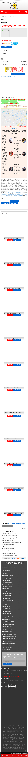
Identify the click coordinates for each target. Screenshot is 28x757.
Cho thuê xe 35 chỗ (7, 613)
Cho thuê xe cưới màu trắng (8, 621)
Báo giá (4, 16)
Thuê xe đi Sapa (9, 745)
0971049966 (14, 675)
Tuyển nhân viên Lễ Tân (7, 647)
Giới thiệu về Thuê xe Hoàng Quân (9, 533)
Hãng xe (5, 50)
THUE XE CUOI (20, 195)
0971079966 (11, 676)
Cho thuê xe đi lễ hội (7, 578)
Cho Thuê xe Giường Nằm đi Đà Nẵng (12, 288)
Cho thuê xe (8, 727)
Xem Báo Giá (17, 240)
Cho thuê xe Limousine (7, 593)
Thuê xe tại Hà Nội (16, 727)
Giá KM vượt (5, 64)
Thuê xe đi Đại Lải (17, 745)
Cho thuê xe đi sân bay (7, 577)
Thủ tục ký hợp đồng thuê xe (8, 548)
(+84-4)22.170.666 (8, 673)
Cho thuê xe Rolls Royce (8, 598)
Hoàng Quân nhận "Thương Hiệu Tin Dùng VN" (12, 542)
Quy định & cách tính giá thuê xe (9, 551)
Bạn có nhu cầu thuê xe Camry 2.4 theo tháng (13, 488)
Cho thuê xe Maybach (7, 595)
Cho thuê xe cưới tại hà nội (13, 728)
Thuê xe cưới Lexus (20, 731)
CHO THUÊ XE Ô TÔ (9, 192)
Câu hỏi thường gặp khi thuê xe (9, 553)
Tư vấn (9, 16)
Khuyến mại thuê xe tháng (8, 641)
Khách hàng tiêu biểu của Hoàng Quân (10, 538)
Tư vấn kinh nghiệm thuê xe (8, 550)
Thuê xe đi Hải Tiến (16, 742)
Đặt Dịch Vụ (6, 46)
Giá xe (4, 58)
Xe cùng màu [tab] (15, 201)
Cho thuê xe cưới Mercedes (8, 628)
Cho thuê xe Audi (6, 588)
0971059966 (20, 675)
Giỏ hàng (14, 16)
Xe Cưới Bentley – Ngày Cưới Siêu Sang (12, 338)
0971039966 (9, 675)
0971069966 (6, 676)
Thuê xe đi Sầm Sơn (18, 741)
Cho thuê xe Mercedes (7, 586)
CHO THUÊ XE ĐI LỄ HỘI (13, 195)
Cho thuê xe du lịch (7, 570)
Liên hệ (16, 2)
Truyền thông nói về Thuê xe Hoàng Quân (11, 537)
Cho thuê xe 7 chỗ (6, 606)
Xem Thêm (14, 128)
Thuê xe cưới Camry (10, 731)
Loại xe (4, 53)
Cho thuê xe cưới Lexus (7, 631)
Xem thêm (24, 528)
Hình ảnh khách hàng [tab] (19, 526)
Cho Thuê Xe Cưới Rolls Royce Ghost (12, 387)
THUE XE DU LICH (10, 196)
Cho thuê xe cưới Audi (7, 629)
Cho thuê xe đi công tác (7, 582)
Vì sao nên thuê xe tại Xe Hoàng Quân (10, 535)
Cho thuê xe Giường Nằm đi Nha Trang (12, 263)
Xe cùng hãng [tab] (5, 200)
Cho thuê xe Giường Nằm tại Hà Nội (11, 238)
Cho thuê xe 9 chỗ (6, 608)
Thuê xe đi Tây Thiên (13, 748)
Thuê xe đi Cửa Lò (7, 742)
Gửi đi (7, 663)
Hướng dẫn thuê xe (10, 2)
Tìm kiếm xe (22, 11)
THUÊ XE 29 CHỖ (11, 194)
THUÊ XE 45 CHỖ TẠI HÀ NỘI (19, 194)
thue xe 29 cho (13, 737)
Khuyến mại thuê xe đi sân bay (9, 643)
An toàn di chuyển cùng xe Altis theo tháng (13, 513)
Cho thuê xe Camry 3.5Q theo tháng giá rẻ (12, 463)
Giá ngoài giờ (6, 61)
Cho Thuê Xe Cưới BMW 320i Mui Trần (12, 313)
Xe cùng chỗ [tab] (14, 203)
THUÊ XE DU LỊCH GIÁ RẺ (18, 192)
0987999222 (17, 676)
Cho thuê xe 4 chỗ (6, 604)
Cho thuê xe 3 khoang (7, 603)
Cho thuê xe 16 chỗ (7, 609)
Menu (6, 12)
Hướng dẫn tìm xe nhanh (8, 546)
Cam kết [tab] (21, 74)
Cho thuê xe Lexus (6, 591)
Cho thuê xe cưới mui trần (8, 619)
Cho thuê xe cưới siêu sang (8, 624)
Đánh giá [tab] (14, 74)
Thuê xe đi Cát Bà (14, 747)
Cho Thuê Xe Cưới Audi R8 (9, 363)
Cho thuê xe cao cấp (7, 573)
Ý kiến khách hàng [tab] (7, 526)
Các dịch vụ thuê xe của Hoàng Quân (10, 555)
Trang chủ (3, 2)
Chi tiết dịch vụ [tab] (6, 74)
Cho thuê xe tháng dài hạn (8, 575)
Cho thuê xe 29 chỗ (7, 611)
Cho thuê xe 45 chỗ (7, 615)
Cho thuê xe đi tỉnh (6, 580)
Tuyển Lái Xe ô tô (6, 649)
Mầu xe (4, 56)
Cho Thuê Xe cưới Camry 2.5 (10, 438)
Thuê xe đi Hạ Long (13, 744)
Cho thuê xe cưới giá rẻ (7, 622)
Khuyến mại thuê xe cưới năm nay (9, 636)
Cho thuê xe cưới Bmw (7, 626)
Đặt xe (10, 240)
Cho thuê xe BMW (6, 590)
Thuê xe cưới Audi (14, 730)
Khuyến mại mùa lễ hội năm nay (9, 638)
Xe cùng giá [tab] (5, 203)
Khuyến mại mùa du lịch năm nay (9, 640)
